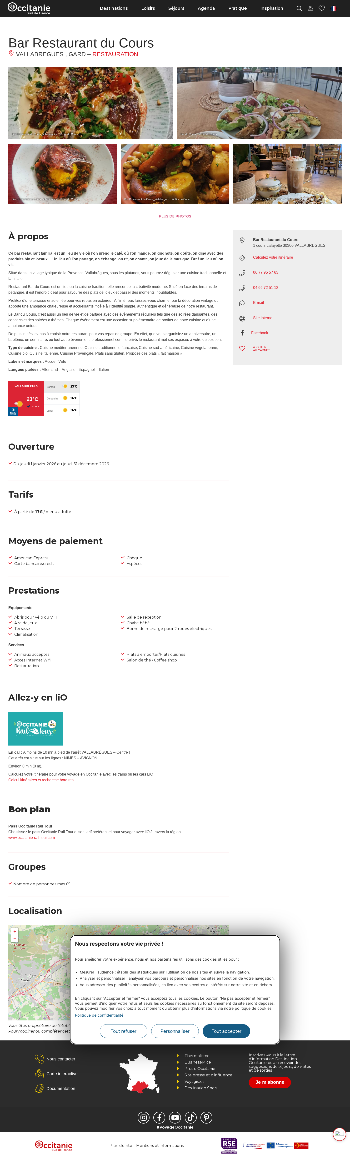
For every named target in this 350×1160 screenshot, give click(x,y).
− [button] (14, 939)
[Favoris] (322, 8)
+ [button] (14, 931)
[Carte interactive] (310, 8)
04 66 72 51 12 (265, 288)
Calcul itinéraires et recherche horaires (41, 780)
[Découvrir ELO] (339, 1134)
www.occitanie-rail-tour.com (31, 838)
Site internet (263, 318)
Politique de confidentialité (99, 1015)
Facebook (259, 333)
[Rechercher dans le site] (299, 8)
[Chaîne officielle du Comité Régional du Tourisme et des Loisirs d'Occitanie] (175, 1118)
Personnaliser (175, 1031)
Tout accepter (226, 1031)
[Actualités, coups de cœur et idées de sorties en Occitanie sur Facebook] (159, 1118)
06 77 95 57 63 (265, 272)
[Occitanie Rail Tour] (35, 744)
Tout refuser (123, 1031)
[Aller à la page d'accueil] (29, 8)
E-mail (258, 303)
